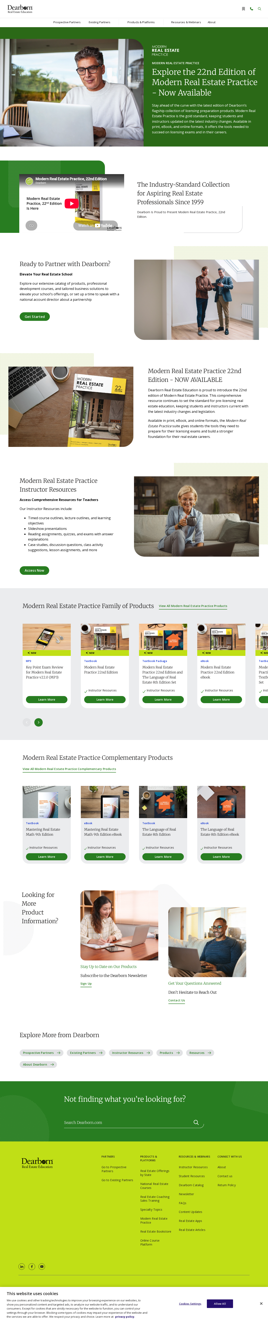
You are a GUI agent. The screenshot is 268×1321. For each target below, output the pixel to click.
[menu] (67, 22)
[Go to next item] (38, 722)
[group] (47, 666)
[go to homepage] (60, 1163)
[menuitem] (67, 22)
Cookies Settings (190, 1303)
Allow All (220, 1303)
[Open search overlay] (259, 8)
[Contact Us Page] (251, 8)
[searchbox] (134, 1122)
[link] (21, 1266)
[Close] (261, 1303)
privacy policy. (125, 1316)
